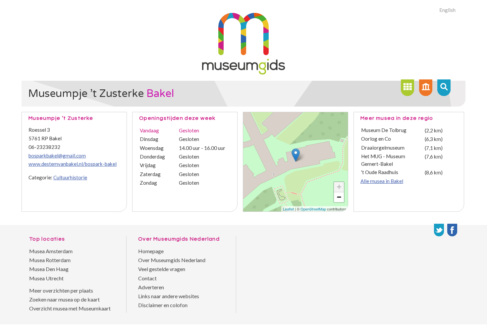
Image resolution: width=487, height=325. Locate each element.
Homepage (151, 251)
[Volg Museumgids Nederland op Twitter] (439, 230)
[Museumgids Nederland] (243, 72)
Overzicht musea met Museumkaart (70, 308)
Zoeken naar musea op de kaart (64, 299)
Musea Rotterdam (50, 260)
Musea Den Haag (49, 269)
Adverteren (151, 287)
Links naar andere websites (168, 296)
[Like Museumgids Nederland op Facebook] (452, 230)
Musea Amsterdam (51, 251)
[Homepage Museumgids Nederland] (425, 87)
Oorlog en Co (376, 139)
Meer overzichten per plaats (61, 290)
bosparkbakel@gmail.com (57, 156)
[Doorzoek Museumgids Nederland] (444, 87)
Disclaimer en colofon (163, 305)
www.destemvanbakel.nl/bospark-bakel (72, 164)
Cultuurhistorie (70, 177)
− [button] (339, 197)
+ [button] (339, 187)
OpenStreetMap (313, 208)
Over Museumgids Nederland (171, 260)
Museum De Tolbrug (383, 130)
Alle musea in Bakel (381, 181)
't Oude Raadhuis (379, 172)
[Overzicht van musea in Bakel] (407, 87)
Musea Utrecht (46, 278)
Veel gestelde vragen (161, 269)
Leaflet (288, 208)
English (447, 10)
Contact (147, 278)
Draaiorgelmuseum (383, 148)
